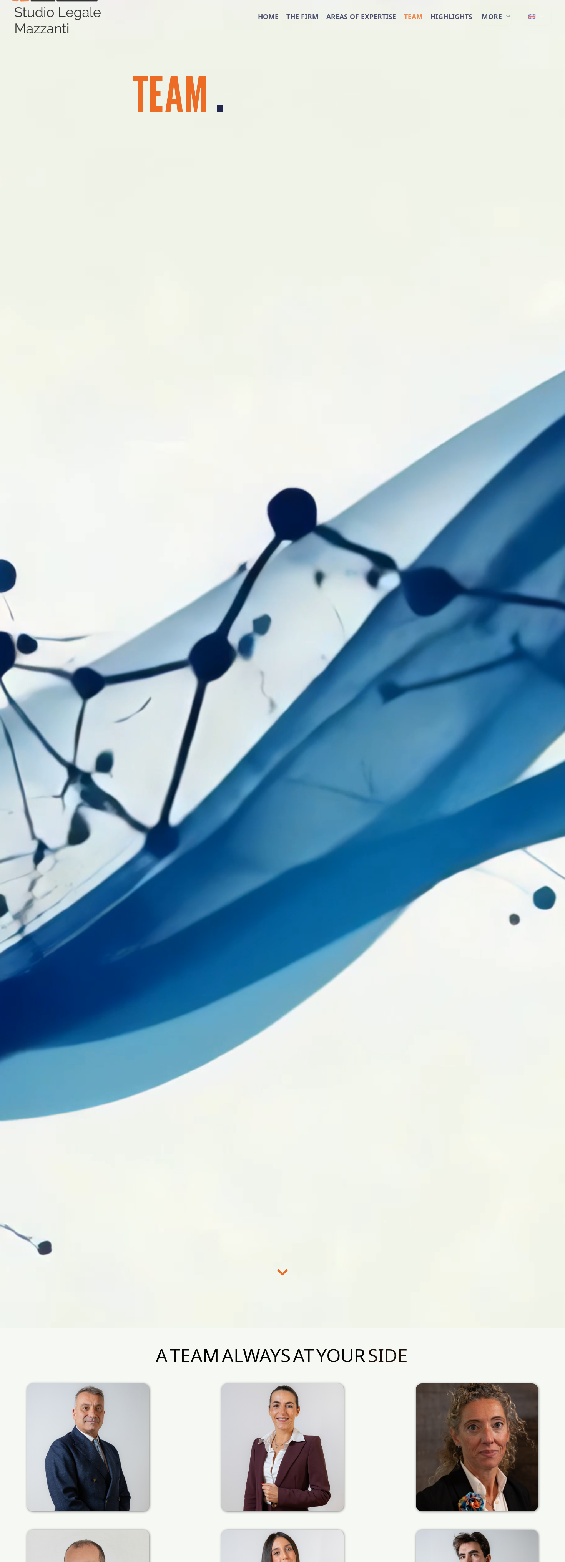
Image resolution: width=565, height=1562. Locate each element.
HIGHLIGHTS (451, 29)
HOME (268, 29)
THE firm (302, 29)
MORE (492, 28)
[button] (282, 1272)
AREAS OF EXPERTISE (361, 29)
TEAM (413, 29)
